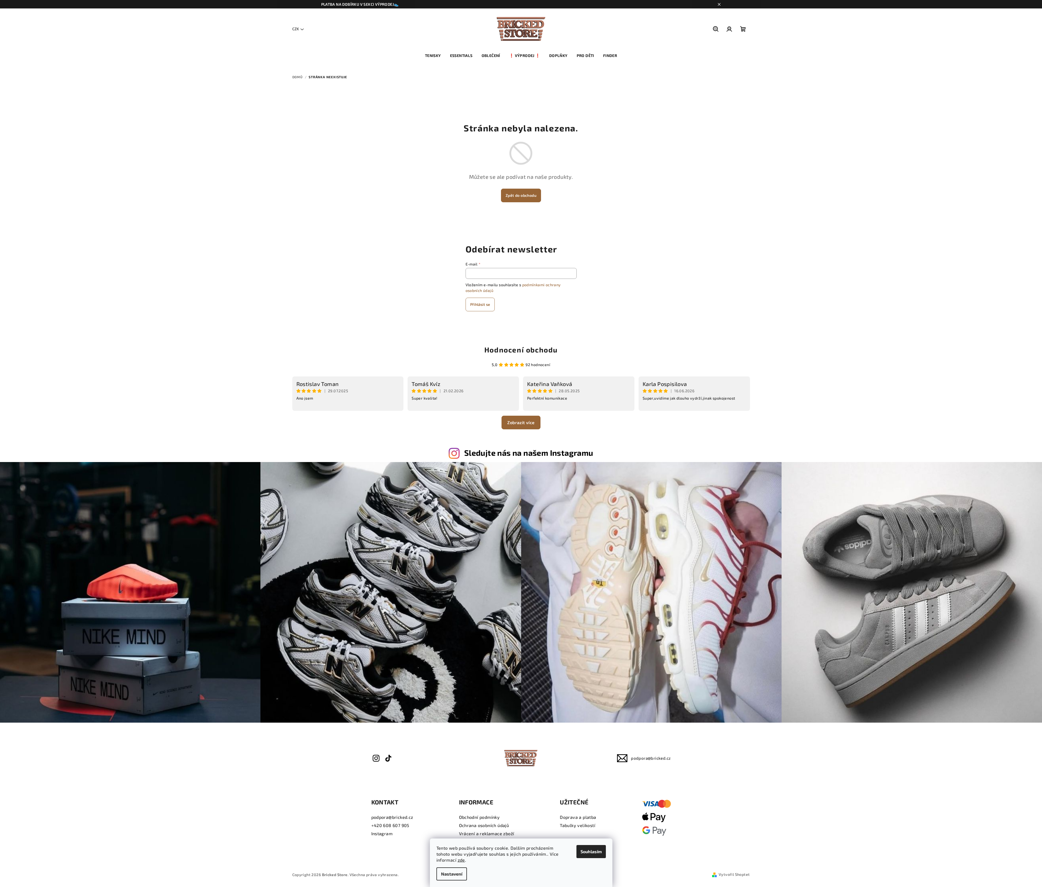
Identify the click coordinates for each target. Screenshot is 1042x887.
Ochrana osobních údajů (484, 825)
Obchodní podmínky (479, 817)
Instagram (382, 833)
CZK (295, 28)
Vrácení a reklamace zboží (486, 833)
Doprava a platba (578, 817)
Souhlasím (591, 851)
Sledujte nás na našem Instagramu (528, 452)
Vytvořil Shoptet (734, 874)
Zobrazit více (520, 422)
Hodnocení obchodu (521, 349)
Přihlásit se (480, 304)
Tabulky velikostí (577, 825)
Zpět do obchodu (521, 195)
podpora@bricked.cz (651, 758)
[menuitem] (433, 55)
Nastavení (451, 873)
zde (461, 859)
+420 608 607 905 (390, 825)
